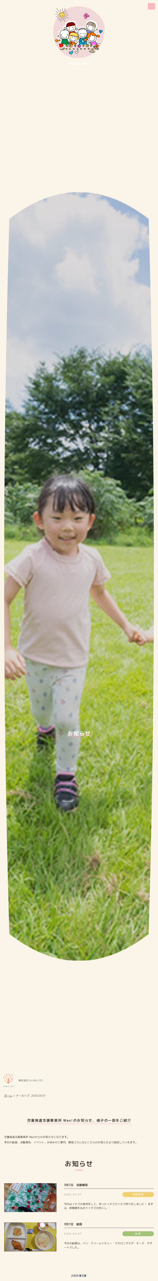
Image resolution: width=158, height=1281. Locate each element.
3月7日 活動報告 (76, 1185)
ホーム (8, 1095)
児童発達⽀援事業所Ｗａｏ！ (79, 66)
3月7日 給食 (73, 1224)
